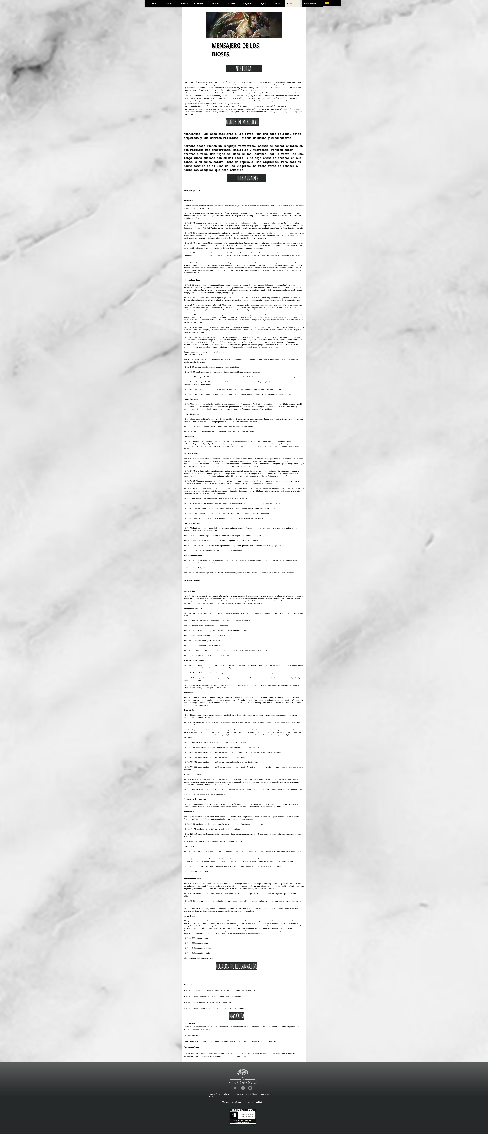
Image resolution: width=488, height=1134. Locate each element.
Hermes (240, 82)
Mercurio (265, 106)
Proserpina (275, 95)
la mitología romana (204, 82)
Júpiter (243, 84)
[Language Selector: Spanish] (332, 3)
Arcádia (298, 92)
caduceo (259, 95)
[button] (184, 3)
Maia (190, 84)
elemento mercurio (280, 106)
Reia (237, 84)
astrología (234, 111)
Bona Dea (265, 92)
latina (285, 84)
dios (199, 92)
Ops (214, 84)
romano (204, 92)
